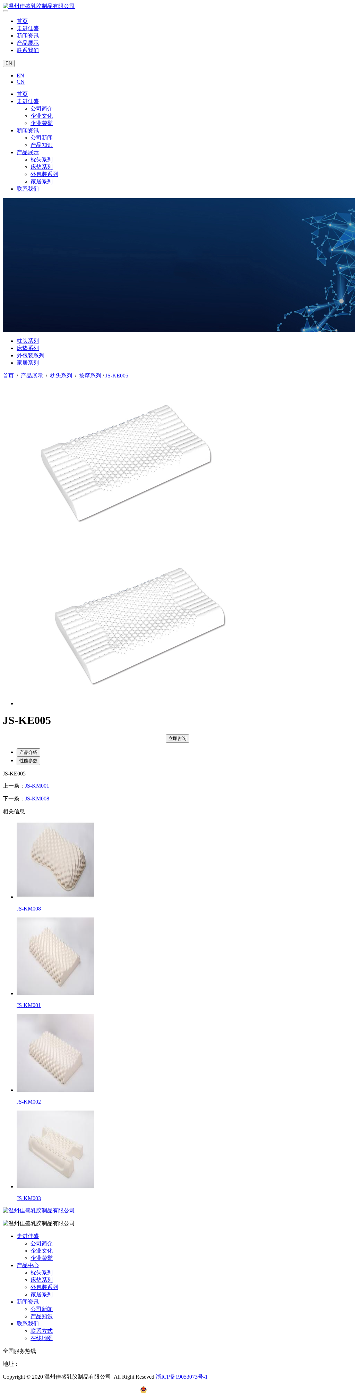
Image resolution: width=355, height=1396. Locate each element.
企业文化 (42, 116)
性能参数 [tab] (28, 760)
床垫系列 (42, 167)
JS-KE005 (116, 376)
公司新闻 (42, 138)
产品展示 (28, 43)
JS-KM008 (37, 798)
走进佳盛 (28, 28)
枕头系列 (42, 160)
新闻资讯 (28, 36)
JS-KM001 (37, 786)
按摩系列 (90, 376)
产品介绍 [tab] (28, 752)
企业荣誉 (42, 123)
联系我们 (28, 50)
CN (21, 82)
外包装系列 (44, 174)
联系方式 (42, 1331)
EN (9, 63)
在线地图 (42, 1338)
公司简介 (42, 108)
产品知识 (42, 145)
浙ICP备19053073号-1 (182, 1377)
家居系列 (42, 181)
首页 (22, 21)
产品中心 (28, 1265)
